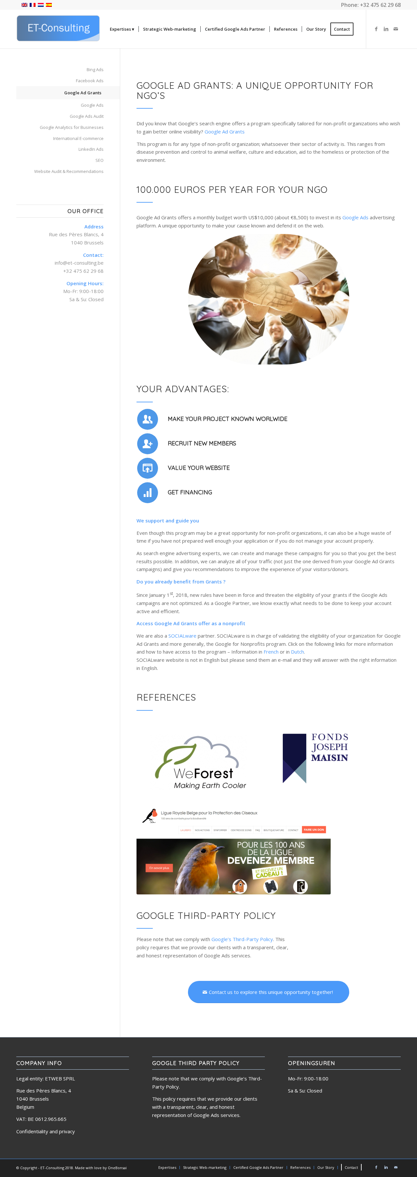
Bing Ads (95, 69)
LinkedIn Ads (91, 149)
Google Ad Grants (225, 131)
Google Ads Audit (87, 116)
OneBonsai (117, 1167)
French (271, 651)
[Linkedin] (386, 29)
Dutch (297, 651)
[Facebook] (376, 29)
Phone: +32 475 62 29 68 (371, 4)
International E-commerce (78, 138)
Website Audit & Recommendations (69, 171)
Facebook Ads (90, 81)
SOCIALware (182, 635)
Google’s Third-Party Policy (242, 939)
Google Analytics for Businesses (72, 127)
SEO (99, 160)
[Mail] (396, 29)
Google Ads (355, 217)
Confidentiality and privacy (45, 1131)
